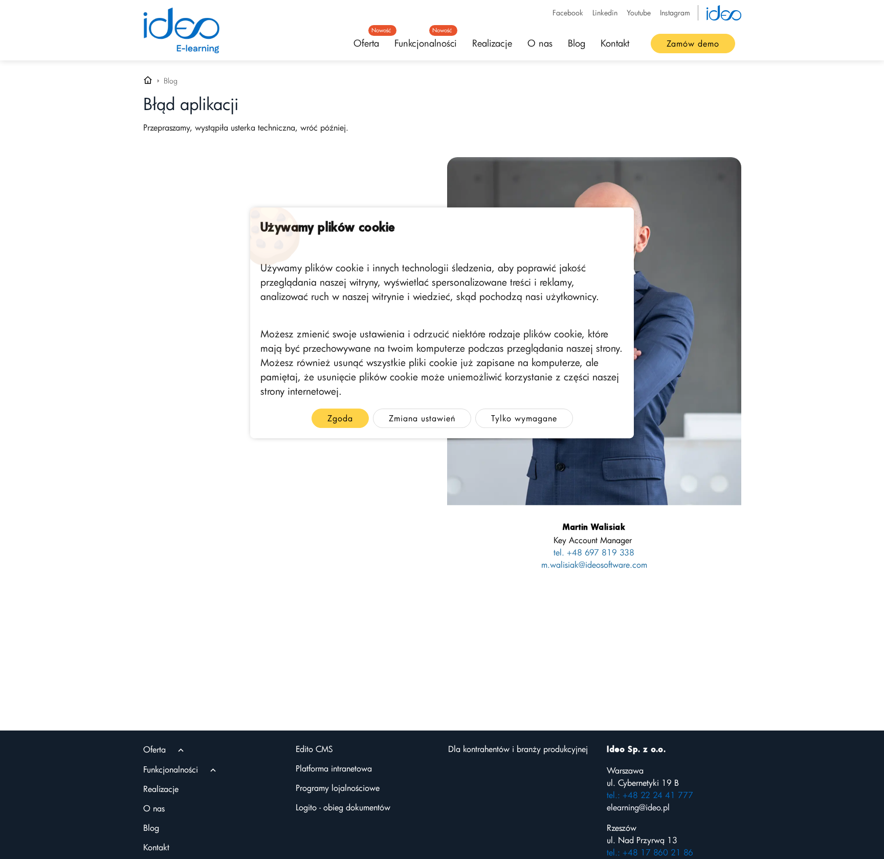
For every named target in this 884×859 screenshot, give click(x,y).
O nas (539, 43)
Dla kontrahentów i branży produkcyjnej (518, 749)
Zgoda (340, 418)
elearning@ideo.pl (638, 807)
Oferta (370, 40)
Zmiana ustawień (422, 418)
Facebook (567, 12)
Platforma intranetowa (334, 768)
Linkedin (604, 12)
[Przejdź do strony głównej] (147, 81)
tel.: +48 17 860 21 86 (650, 852)
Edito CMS (314, 749)
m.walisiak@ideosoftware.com (594, 564)
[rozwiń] (181, 750)
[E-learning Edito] (181, 30)
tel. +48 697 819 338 (594, 552)
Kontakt (615, 43)
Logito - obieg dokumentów (343, 807)
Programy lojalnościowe (338, 787)
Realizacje (492, 43)
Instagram (675, 12)
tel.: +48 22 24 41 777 (650, 795)
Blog (576, 43)
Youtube (639, 12)
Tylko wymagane (524, 418)
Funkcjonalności (425, 40)
